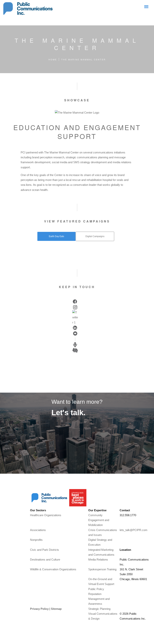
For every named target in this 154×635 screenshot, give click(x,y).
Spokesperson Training (102, 569)
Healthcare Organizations (45, 515)
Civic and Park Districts (44, 549)
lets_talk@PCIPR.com (133, 530)
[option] (75, 301)
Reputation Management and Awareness (99, 598)
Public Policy (96, 589)
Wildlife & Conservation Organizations (53, 569)
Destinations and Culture (45, 559)
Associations (38, 530)
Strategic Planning (99, 608)
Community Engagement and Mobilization (98, 520)
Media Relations (98, 559)
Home (52, 59)
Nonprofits (36, 539)
